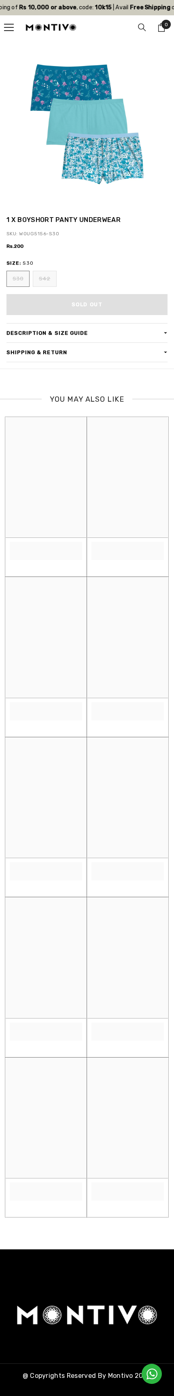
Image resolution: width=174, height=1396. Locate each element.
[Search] (142, 27)
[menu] (9, 27)
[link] (46, 546)
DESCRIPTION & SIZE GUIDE (47, 333)
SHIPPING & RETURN (36, 352)
